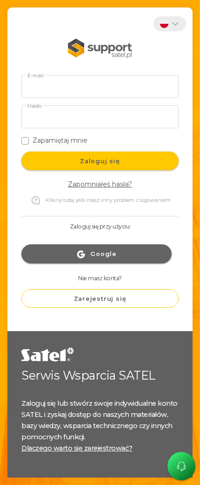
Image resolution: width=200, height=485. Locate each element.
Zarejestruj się (100, 298)
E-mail (35, 75)
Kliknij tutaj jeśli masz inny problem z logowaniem (108, 200)
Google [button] (103, 253)
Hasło (34, 106)
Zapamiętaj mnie (60, 140)
